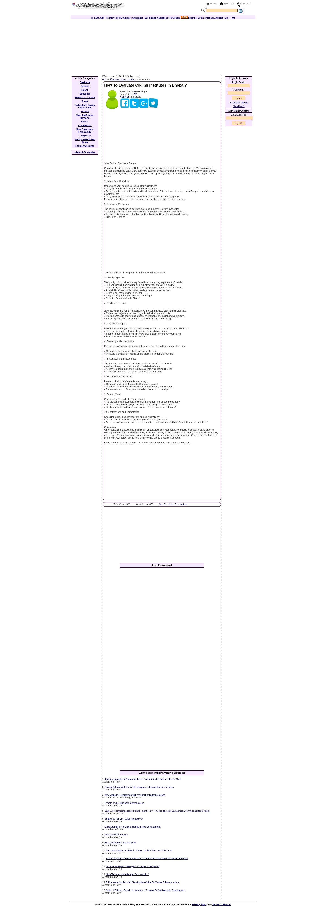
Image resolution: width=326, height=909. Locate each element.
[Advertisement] (163, 46)
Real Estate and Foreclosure (84, 130)
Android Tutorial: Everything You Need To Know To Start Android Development (146, 890)
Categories (137, 18)
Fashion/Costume (84, 146)
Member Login (196, 18)
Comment (125, 96)
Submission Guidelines (156, 18)
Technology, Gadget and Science (85, 106)
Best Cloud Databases (116, 834)
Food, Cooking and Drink (85, 140)
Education (85, 93)
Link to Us (230, 18)
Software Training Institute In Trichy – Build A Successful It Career (139, 850)
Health (85, 90)
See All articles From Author (173, 504)
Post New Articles (214, 18)
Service (85, 111)
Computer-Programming (122, 79)
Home (213, 3)
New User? (238, 106)
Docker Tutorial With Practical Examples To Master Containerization (139, 787)
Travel (85, 101)
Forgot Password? (238, 102)
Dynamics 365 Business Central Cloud (124, 803)
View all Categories (85, 152)
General (85, 86)
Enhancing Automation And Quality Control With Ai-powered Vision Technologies (147, 858)
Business (85, 82)
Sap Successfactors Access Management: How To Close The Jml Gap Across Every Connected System (157, 811)
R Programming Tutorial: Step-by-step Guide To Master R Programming (142, 882)
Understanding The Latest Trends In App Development (132, 826)
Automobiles (85, 125)
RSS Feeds (175, 18)
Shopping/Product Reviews (85, 116)
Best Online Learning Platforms (121, 842)
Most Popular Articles (120, 18)
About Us (228, 3)
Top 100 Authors (99, 18)
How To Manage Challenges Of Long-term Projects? (132, 866)
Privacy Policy (199, 904)
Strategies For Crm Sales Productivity (124, 819)
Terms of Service (221, 904)
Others (85, 121)
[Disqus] (161, 620)
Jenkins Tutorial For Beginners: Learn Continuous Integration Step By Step (143, 779)
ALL (104, 79)
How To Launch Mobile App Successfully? (127, 874)
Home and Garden (85, 97)
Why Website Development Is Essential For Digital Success (135, 795)
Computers (85, 135)
